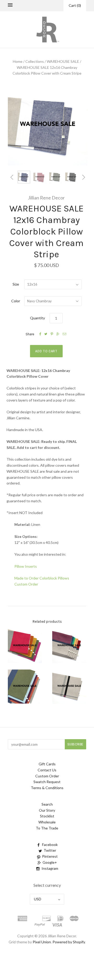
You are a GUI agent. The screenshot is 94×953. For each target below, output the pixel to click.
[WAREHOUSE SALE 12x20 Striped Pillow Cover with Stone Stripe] (69, 687)
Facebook (50, 844)
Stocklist (47, 816)
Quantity (37, 318)
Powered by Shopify (68, 942)
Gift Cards (47, 764)
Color (15, 301)
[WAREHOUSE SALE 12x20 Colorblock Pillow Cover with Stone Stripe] (25, 646)
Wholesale (47, 822)
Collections (34, 61)
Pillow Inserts (25, 566)
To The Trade (47, 828)
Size (16, 284)
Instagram (50, 868)
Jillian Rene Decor (46, 197)
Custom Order (26, 584)
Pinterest (50, 856)
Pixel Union (42, 942)
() (75, 5)
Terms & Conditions (47, 787)
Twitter (50, 850)
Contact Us (47, 770)
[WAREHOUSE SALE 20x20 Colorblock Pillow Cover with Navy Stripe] (25, 687)
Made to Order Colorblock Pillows (41, 578)
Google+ (50, 862)
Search (47, 804)
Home (17, 61)
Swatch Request (47, 781)
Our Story (47, 810)
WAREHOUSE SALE (63, 61)
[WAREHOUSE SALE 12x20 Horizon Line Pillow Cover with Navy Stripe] (69, 646)
